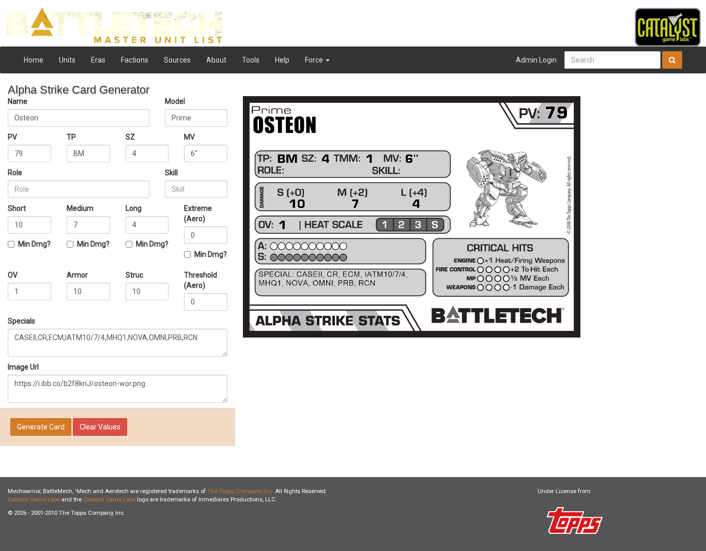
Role (15, 173)
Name (17, 101)
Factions (134, 60)
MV (189, 137)
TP (71, 137)
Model (175, 101)
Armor (77, 275)
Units (67, 60)
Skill (171, 173)
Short (17, 208)
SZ (130, 137)
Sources (177, 60)
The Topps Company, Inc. (240, 491)
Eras (98, 60)
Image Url (23, 367)
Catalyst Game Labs (34, 499)
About (216, 60)
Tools (250, 60)
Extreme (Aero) (198, 213)
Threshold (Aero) (200, 280)
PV (12, 137)
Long (134, 208)
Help (282, 60)
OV (13, 275)
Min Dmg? (34, 244)
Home (33, 60)
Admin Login (536, 60)
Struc (134, 275)
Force (315, 60)
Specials (21, 321)
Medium (80, 208)
